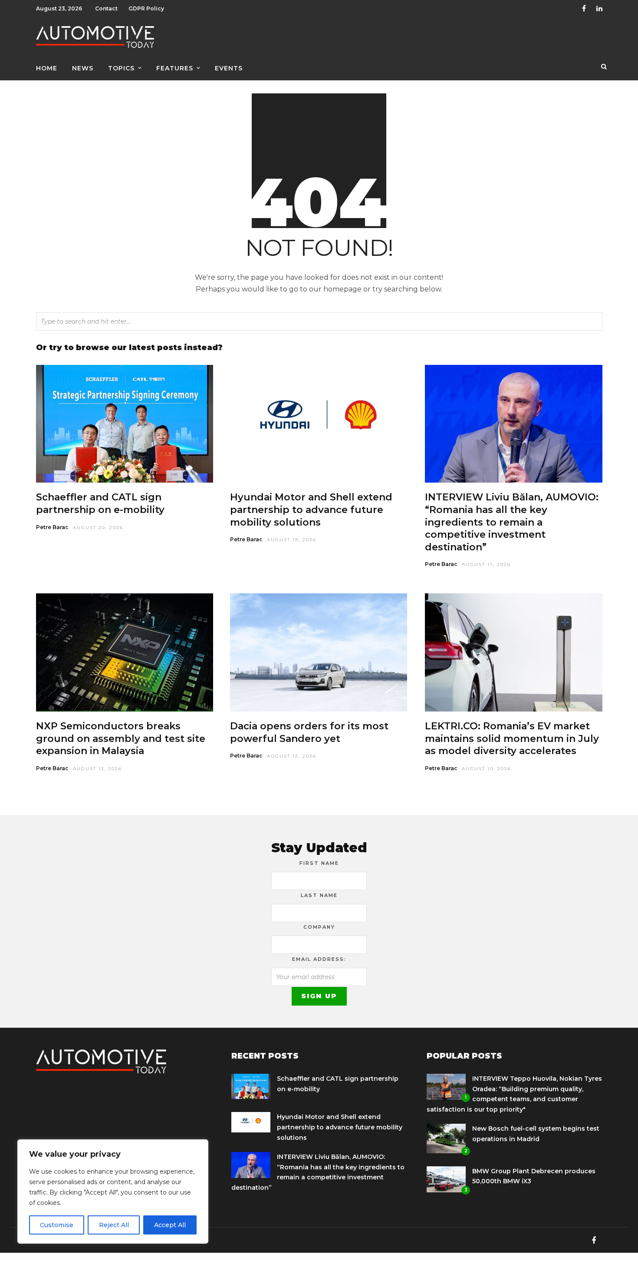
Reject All (114, 1225)
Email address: (319, 959)
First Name (319, 863)
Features (174, 68)
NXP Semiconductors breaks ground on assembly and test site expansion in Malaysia (120, 738)
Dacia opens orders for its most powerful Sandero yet (309, 732)
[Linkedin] (599, 8)
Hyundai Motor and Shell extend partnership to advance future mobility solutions (311, 509)
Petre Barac (52, 527)
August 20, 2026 (98, 527)
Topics (121, 68)
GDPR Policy (146, 8)
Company (319, 927)
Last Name (319, 895)
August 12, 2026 (291, 756)
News (82, 68)
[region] (112, 1191)
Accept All (170, 1225)
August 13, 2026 (97, 768)
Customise (56, 1225)
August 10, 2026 (486, 768)
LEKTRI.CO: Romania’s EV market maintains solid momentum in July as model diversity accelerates (512, 738)
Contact (106, 8)
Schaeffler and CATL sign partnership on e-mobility (100, 503)
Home (46, 68)
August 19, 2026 (291, 540)
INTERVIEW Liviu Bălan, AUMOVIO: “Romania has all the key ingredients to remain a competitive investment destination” (512, 522)
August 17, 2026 (486, 564)
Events (229, 68)
